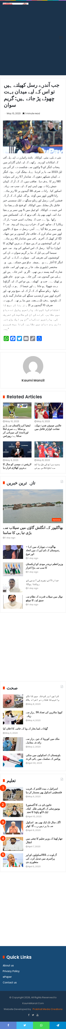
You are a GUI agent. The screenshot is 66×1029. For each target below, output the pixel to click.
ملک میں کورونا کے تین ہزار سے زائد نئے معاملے (43, 740)
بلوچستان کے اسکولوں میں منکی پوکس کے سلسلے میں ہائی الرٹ (43, 757)
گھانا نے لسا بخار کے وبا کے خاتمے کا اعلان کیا (25, 728)
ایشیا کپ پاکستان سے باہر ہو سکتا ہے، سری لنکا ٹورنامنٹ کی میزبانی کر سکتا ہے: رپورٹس (16, 431)
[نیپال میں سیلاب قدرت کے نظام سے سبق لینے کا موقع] (13, 602)
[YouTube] (37, 1015)
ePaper (7, 977)
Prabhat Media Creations (47, 1009)
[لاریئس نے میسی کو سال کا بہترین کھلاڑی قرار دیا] (17, 449)
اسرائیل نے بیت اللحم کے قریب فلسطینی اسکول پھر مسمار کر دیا (44, 790)
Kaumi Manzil (33, 380)
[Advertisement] (33, 39)
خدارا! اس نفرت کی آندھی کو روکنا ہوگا (42, 582)
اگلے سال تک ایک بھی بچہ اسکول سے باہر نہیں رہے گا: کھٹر (43, 824)
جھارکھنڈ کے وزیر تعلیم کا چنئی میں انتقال (44, 840)
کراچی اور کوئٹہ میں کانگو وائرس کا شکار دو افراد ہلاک (42, 697)
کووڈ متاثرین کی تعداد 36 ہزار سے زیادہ (44, 714)
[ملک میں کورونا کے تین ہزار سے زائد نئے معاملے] (13, 744)
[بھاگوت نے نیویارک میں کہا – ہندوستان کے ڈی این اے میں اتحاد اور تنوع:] (13, 552)
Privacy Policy (11, 971)
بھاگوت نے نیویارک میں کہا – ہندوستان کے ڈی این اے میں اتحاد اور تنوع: (43, 550)
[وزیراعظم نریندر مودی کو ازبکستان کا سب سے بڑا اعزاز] (13, 569)
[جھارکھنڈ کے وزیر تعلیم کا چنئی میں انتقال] (13, 844)
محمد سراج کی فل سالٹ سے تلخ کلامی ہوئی (47, 466)
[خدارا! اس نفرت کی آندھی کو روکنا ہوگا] (13, 585)
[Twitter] (33, 1015)
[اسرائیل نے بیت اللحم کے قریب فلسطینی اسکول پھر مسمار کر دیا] (13, 794)
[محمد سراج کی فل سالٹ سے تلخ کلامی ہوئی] (48, 449)
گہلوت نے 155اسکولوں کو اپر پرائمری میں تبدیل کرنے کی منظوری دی (41, 858)
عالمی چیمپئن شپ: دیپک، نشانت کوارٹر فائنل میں (47, 427)
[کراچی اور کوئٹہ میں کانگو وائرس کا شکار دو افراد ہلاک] (13, 701)
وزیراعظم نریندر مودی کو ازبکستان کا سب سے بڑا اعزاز (44, 566)
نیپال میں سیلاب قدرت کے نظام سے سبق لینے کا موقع (44, 598)
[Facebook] (28, 1015)
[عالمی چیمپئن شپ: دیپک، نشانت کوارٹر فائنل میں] (48, 411)
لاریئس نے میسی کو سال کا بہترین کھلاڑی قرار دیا (17, 466)
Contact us (10, 982)
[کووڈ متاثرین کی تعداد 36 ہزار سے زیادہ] (13, 717)
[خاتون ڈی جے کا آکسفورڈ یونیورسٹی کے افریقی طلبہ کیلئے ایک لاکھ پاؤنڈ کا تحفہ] (13, 810)
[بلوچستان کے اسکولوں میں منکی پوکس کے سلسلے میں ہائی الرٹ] (13, 760)
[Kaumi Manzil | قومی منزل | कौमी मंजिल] (15, 3)
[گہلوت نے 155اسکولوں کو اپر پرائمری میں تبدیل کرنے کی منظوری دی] (13, 860)
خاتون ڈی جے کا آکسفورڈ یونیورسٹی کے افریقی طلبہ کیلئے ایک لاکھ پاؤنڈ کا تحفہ (43, 808)
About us (8, 965)
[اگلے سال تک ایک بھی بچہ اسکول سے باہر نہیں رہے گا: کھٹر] (13, 827)
